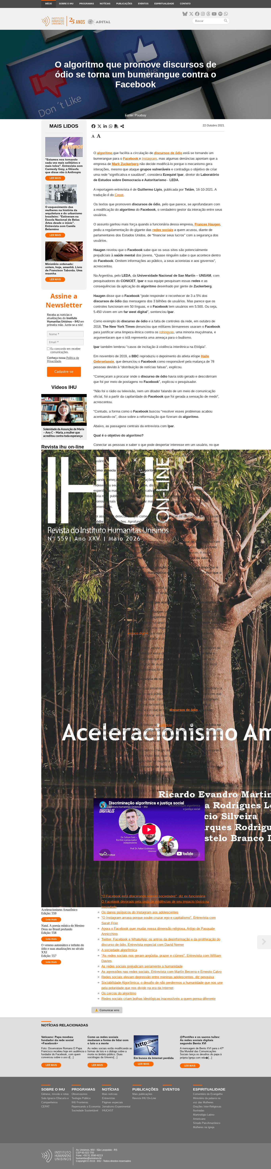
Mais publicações (142, 1094)
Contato (185, 3)
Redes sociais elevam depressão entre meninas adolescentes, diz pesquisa (157, 977)
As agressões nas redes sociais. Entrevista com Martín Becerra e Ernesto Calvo (161, 972)
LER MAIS (55, 178)
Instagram (149, 158)
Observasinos (79, 1094)
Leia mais (51, 919)
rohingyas (166, 332)
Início (48, 3)
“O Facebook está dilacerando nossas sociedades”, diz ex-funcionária (153, 896)
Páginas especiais (112, 1102)
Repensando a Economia (86, 1106)
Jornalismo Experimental (116, 1106)
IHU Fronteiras (80, 1102)
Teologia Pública (81, 1098)
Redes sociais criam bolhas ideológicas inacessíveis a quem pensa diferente (158, 999)
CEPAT (45, 1106)
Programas (86, 3)
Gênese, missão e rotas (55, 1094)
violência (165, 725)
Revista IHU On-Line (144, 1098)
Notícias (105, 3)
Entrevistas (108, 1098)
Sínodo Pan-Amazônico (206, 1123)
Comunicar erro (107, 1010)
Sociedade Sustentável (85, 1110)
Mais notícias (109, 1094)
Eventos (143, 3)
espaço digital (137, 633)
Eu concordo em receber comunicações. (65, 351)
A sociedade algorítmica (119, 950)
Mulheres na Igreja (203, 1127)
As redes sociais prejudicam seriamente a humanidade (142, 966)
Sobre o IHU (66, 3)
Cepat (119, 195)
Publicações (124, 3)
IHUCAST (107, 1110)
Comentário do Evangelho (208, 1094)
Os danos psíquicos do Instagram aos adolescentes (139, 912)
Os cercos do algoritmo (118, 993)
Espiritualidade (164, 3)
